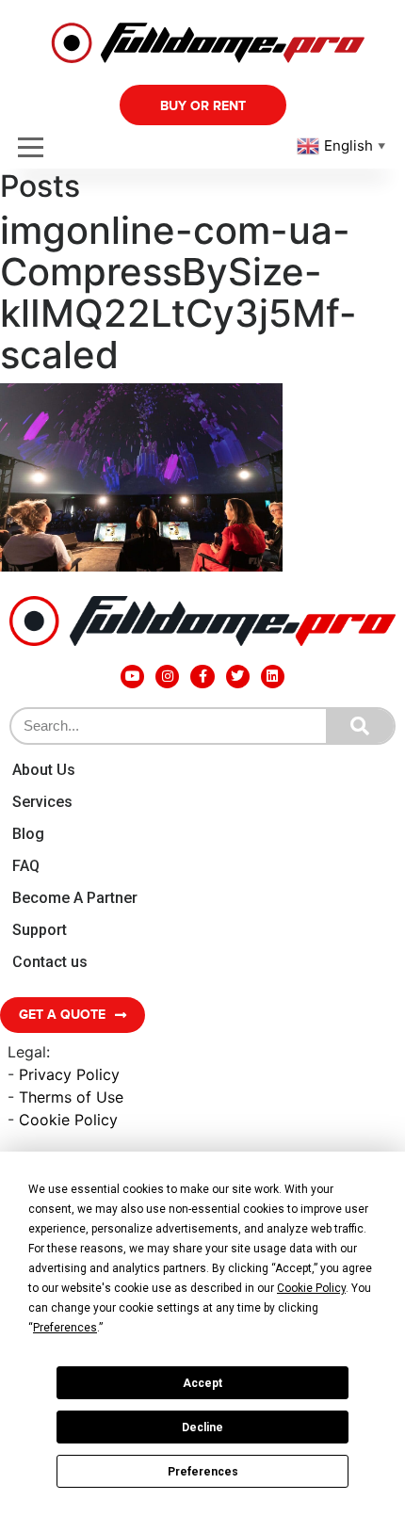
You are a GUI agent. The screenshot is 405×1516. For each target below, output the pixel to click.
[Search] (360, 726)
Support (39, 930)
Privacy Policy (69, 1074)
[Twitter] (238, 676)
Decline (202, 1427)
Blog (28, 834)
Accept (202, 1383)
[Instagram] (167, 676)
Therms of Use (71, 1097)
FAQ (26, 866)
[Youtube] (132, 676)
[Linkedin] (272, 676)
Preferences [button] (65, 1327)
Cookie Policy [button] (311, 1288)
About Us (43, 770)
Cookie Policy (68, 1119)
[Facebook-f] (202, 676)
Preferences (203, 1471)
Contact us (50, 962)
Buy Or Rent (203, 106)
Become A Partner (75, 898)
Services (42, 802)
